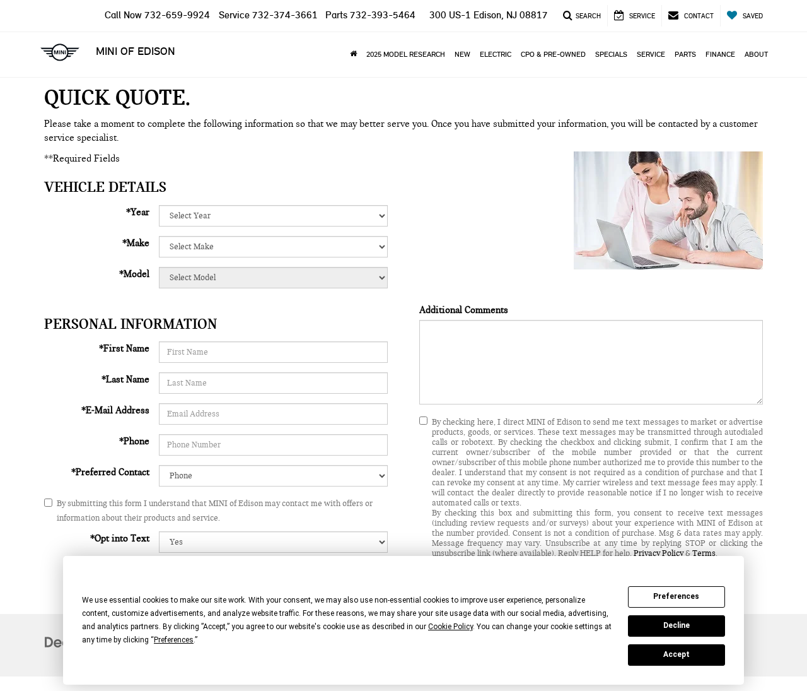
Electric (495, 54)
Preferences (676, 596)
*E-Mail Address (115, 410)
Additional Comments (463, 310)
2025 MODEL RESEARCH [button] (405, 54)
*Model (134, 274)
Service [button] (651, 54)
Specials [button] (611, 54)
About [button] (756, 54)
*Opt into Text (119, 538)
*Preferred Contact (110, 472)
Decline (676, 625)
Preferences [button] (174, 639)
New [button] (462, 54)
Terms (704, 553)
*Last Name (125, 379)
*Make (135, 243)
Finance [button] (720, 54)
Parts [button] (685, 54)
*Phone (134, 441)
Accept (676, 654)
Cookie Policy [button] (450, 626)
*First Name (124, 348)
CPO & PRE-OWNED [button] (553, 54)
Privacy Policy (658, 553)
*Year (137, 212)
